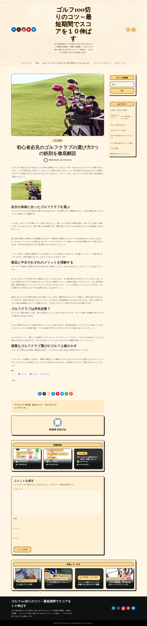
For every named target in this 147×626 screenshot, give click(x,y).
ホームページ (26, 63)
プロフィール (120, 63)
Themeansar (88, 623)
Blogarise (78, 623)
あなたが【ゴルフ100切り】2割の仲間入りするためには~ (66, 63)
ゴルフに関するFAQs (117, 125)
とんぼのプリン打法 (24, 584)
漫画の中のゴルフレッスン (120, 154)
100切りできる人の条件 (118, 110)
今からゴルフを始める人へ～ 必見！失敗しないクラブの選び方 (87, 459)
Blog (37, 63)
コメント (18, 489)
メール (16, 528)
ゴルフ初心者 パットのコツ (57, 454)
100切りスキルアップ (55, 450)
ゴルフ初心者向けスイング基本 (121, 143)
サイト (16, 538)
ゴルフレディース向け (24, 453)
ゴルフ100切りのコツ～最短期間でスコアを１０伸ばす (73, 23)
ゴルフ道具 (57, 140)
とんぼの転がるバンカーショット (58, 583)
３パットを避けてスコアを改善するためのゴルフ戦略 (88, 583)
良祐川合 (56, 160)
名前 (15, 518)
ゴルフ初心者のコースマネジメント (121, 137)
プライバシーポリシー (102, 63)
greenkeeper (23, 461)
